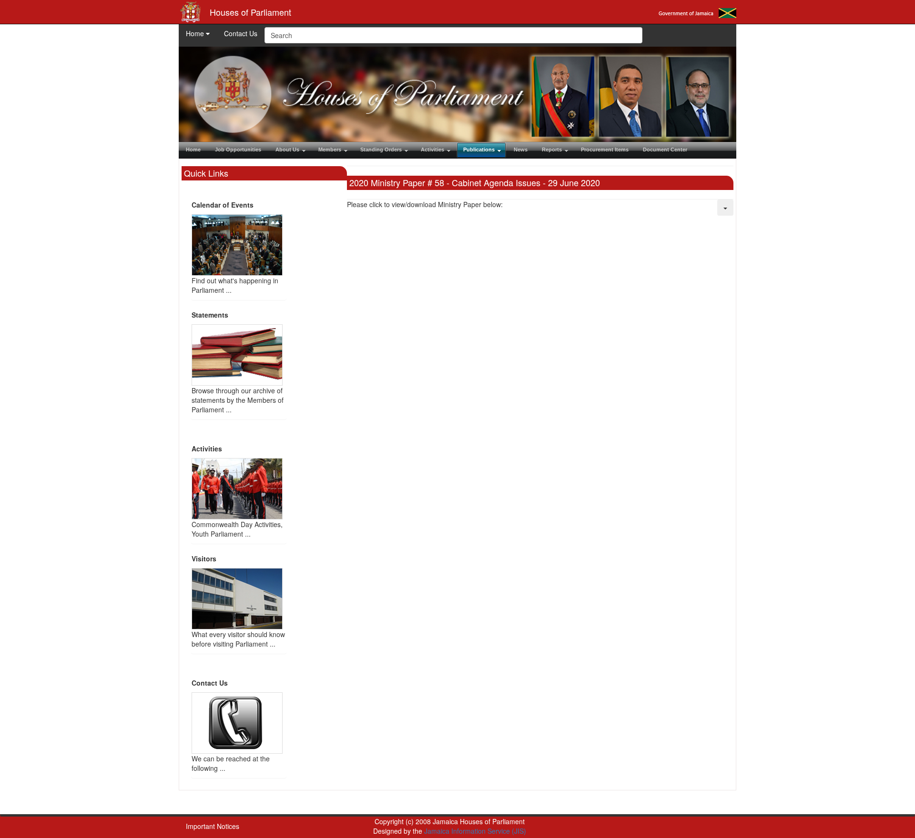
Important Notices (212, 826)
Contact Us (240, 33)
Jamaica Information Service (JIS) (475, 831)
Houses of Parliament (250, 12)
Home (196, 33)
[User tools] (725, 208)
